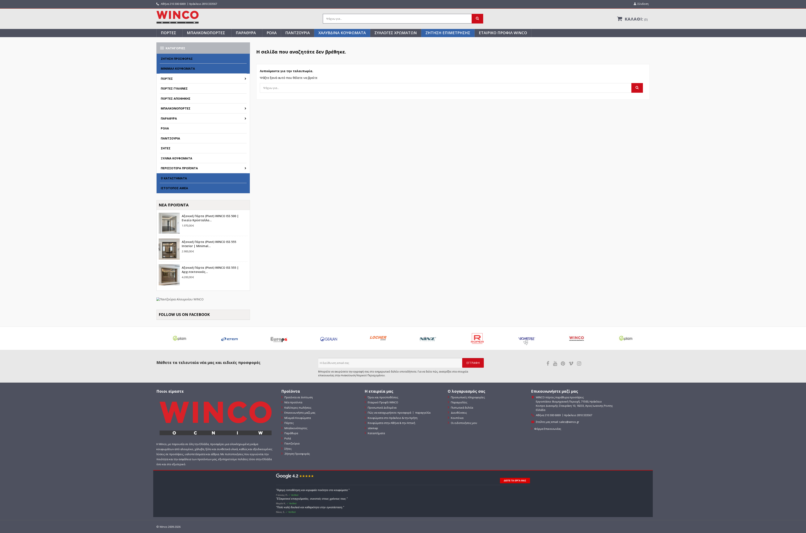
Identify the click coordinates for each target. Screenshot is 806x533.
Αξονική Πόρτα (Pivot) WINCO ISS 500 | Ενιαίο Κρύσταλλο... (210, 218)
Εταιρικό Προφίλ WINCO (503, 32)
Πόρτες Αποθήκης (175, 98)
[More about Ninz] (427, 338)
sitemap (372, 428)
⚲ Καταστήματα (174, 178)
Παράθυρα (246, 32)
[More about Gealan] (328, 338)
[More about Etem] (229, 338)
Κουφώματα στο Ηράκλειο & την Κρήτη (392, 418)
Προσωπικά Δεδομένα (381, 407)
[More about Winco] (576, 338)
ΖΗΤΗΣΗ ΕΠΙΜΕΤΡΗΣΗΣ (447, 32)
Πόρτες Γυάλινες (174, 88)
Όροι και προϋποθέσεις (382, 397)
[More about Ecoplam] (179, 338)
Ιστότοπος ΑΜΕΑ (174, 188)
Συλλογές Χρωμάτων (395, 32)
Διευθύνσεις (458, 412)
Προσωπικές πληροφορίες (467, 397)
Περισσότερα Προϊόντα (179, 168)
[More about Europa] (278, 338)
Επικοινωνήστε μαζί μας (299, 412)
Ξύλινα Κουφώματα (176, 158)
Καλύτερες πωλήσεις (297, 407)
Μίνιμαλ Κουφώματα (178, 68)
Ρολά (272, 32)
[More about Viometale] (526, 338)
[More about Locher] (378, 338)
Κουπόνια (456, 418)
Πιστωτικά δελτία (461, 407)
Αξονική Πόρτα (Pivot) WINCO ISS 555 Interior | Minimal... (209, 244)
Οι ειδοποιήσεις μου (463, 423)
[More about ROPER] (477, 338)
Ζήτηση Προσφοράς (177, 59)
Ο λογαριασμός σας (466, 391)
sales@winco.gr (569, 422)
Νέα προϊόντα (293, 402)
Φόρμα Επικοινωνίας (547, 429)
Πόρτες (168, 32)
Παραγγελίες (458, 402)
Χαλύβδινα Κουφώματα (342, 32)
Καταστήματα (376, 433)
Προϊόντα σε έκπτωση (298, 397)
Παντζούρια (297, 32)
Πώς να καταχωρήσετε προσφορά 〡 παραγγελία (398, 412)
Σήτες (165, 148)
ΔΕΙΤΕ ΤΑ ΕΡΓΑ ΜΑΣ (515, 480)
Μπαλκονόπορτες (206, 32)
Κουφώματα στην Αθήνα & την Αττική (391, 423)
